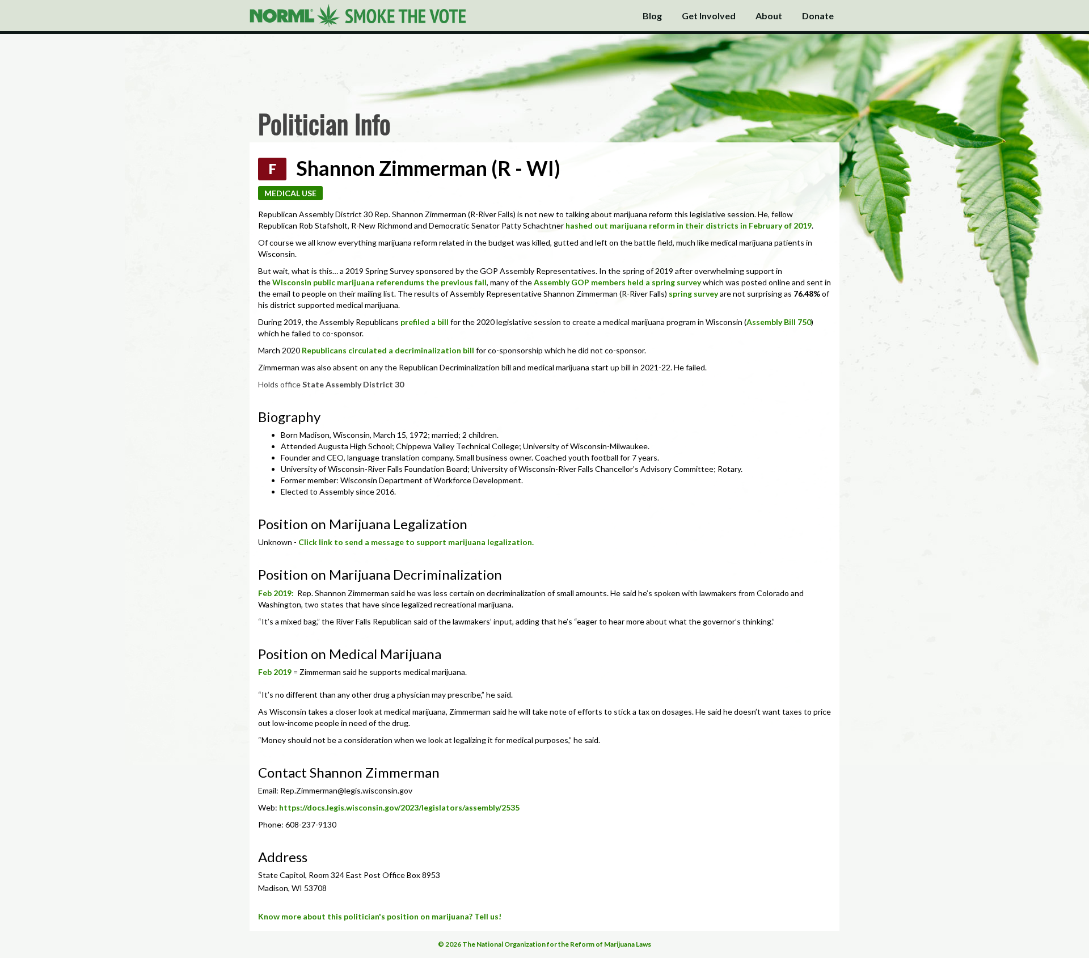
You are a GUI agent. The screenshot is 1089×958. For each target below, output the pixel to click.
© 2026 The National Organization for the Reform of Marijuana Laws (544, 944)
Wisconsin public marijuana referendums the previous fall (379, 282)
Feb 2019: (277, 593)
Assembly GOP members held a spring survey (617, 282)
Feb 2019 (275, 672)
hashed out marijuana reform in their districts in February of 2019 (688, 225)
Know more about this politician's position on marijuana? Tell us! (379, 916)
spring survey (693, 293)
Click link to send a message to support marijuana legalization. (416, 542)
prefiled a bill (424, 322)
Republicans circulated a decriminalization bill (388, 350)
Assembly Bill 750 (778, 322)
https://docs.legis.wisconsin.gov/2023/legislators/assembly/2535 (399, 807)
